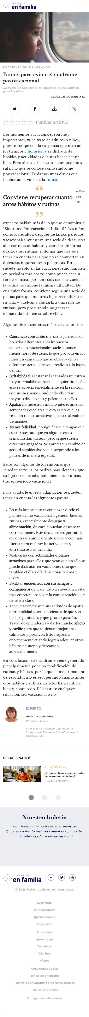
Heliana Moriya (57, 780)
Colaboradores (44, 910)
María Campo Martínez (68, 96)
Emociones (44, 932)
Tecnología (44, 946)
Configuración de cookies (44, 998)
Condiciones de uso (44, 969)
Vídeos (44, 960)
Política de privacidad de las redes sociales (44, 983)
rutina (51, 180)
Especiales (44, 924)
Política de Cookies (44, 990)
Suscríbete (44, 903)
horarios (35, 151)
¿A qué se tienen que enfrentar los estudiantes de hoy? (64, 774)
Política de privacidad (44, 976)
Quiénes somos (44, 917)
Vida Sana (44, 953)
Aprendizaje (44, 939)
